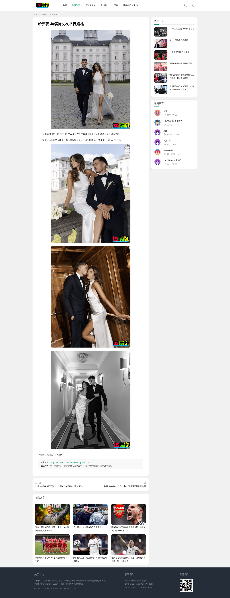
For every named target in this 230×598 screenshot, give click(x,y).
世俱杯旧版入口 (130, 5)
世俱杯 (104, 5)
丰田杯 (115, 5)
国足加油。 (168, 140)
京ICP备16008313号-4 (68, 588)
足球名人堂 (90, 5)
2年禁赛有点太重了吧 (172, 160)
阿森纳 (59, 455)
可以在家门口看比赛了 (172, 121)
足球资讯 (76, 5)
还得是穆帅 (168, 150)
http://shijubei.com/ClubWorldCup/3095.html (71, 462)
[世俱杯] (42, 8)
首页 (65, 5)
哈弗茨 (50, 455)
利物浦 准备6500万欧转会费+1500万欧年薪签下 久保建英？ (63, 486)
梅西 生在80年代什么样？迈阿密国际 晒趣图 (125, 486)
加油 (165, 111)
